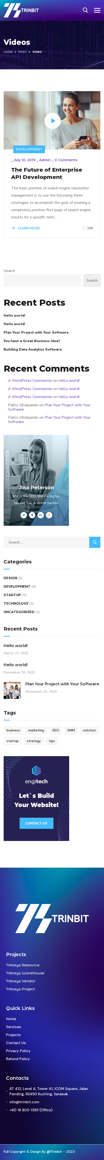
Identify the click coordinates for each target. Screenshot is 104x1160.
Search (9, 270)
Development (29, 149)
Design (10, 578)
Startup (12, 595)
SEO (55, 730)
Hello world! (14, 315)
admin (45, 160)
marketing (36, 730)
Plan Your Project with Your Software (36, 332)
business (13, 730)
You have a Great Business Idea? (32, 341)
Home (8, 52)
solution (89, 730)
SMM (71, 730)
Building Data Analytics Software (33, 349)
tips (52, 741)
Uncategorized (19, 612)
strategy (34, 741)
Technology (16, 603)
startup (13, 741)
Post (22, 52)
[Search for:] (52, 542)
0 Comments (66, 160)
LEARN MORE (28, 228)
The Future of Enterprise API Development (46, 173)
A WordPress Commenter (30, 380)
